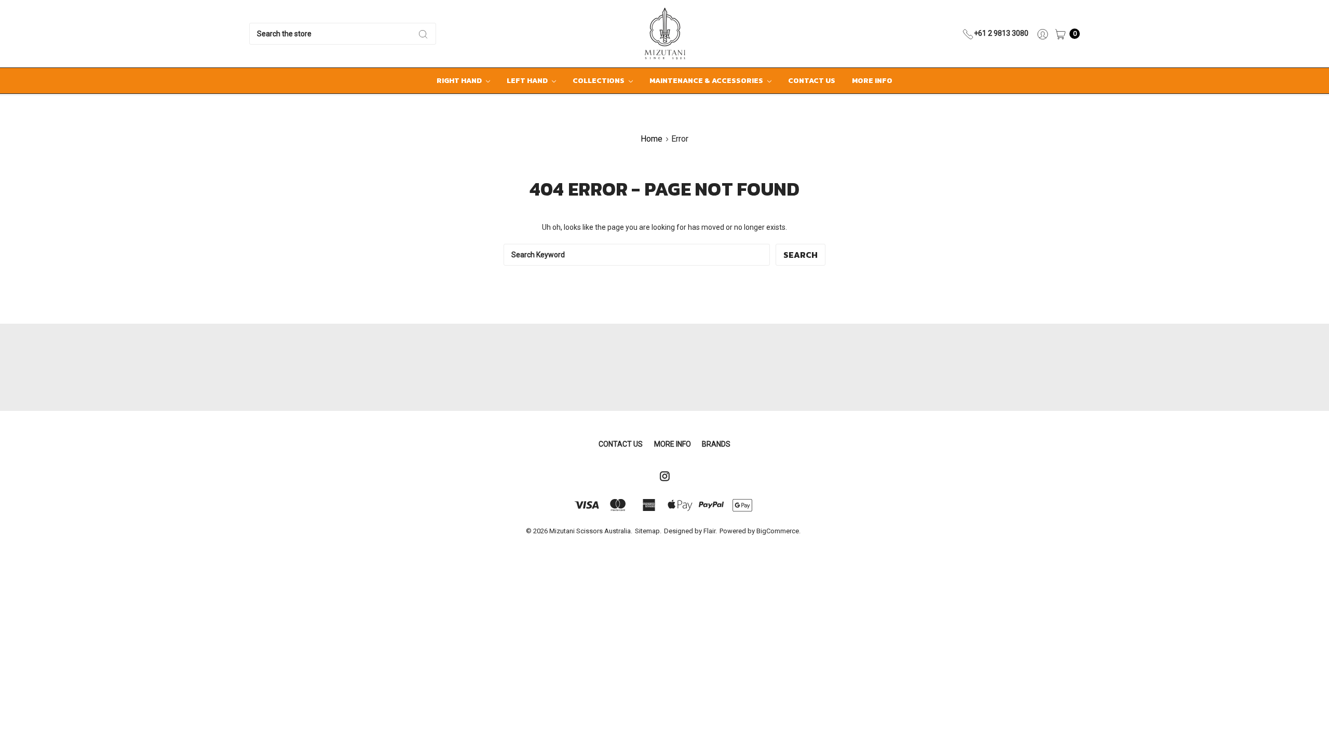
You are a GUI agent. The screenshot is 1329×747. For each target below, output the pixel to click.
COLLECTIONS (599, 80)
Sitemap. (648, 531)
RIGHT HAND (460, 80)
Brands (716, 444)
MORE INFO (872, 80)
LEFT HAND (528, 80)
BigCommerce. (778, 531)
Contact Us (811, 80)
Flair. (710, 531)
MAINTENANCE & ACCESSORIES (707, 80)
